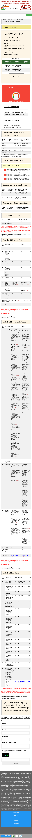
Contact (16, 820)
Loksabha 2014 (11, 19)
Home (2, 12)
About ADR (16, 815)
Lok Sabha (9, 12)
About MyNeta (16, 812)
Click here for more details (16, 73)
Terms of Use (16, 823)
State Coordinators (16, 817)
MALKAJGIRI (6, 21)
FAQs (16, 826)
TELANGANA (20, 19)
